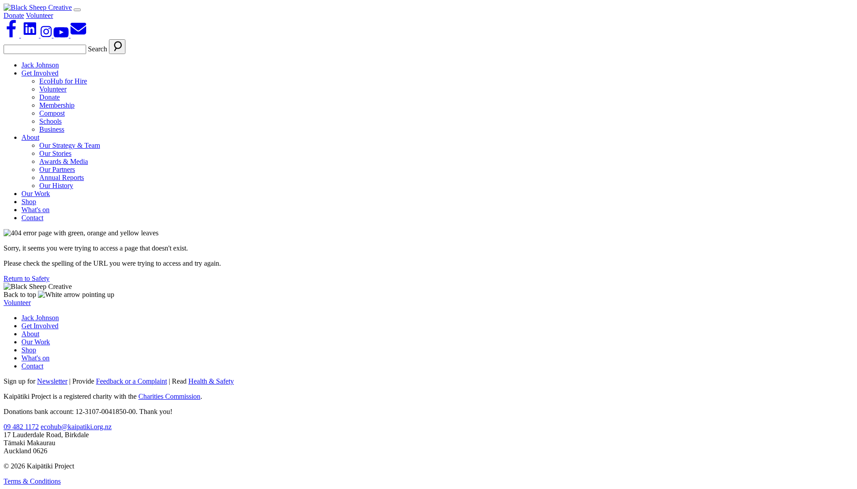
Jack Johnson (40, 65)
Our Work (35, 193)
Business (51, 129)
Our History (56, 185)
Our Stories (55, 153)
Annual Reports (61, 177)
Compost (52, 113)
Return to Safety (27, 278)
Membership (57, 105)
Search (97, 49)
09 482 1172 (21, 426)
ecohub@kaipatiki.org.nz (76, 426)
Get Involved (39, 73)
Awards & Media (63, 161)
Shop (28, 201)
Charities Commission (169, 396)
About (30, 137)
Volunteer (39, 15)
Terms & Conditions (32, 481)
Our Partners (57, 169)
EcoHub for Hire (63, 81)
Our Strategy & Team (69, 145)
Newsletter (52, 381)
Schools (50, 121)
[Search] (117, 46)
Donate (14, 15)
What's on (35, 209)
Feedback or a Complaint (131, 381)
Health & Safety (211, 381)
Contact (32, 218)
